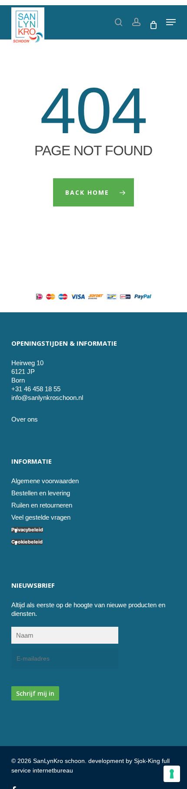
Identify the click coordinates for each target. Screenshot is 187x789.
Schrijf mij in (35, 693)
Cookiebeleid (27, 542)
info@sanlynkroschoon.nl (47, 397)
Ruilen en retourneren (41, 505)
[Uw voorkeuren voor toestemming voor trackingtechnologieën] (172, 774)
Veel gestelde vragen (40, 517)
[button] (171, 22)
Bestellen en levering (40, 493)
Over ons (24, 419)
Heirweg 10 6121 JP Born (27, 371)
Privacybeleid (27, 530)
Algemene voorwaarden (45, 481)
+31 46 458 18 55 (35, 389)
